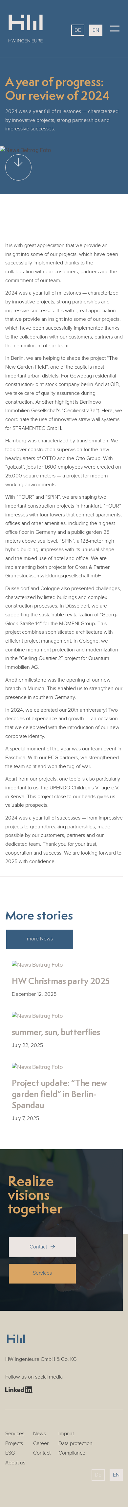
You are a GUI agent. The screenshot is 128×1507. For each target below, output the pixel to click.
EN (96, 30)
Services (42, 1273)
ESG (10, 1453)
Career (41, 1444)
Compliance (71, 1453)
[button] (114, 28)
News (39, 1434)
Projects (14, 1444)
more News (40, 939)
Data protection (75, 1444)
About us (15, 1463)
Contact (42, 1247)
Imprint (66, 1434)
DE (78, 30)
